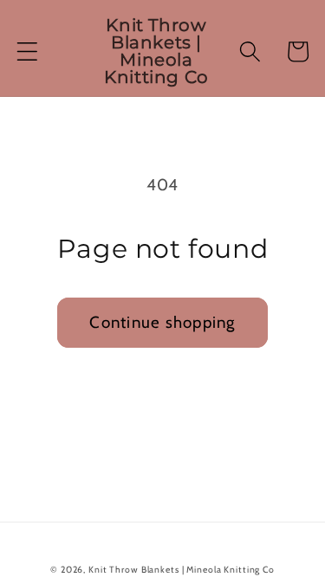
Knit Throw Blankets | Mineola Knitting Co (181, 569)
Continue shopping (162, 322)
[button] (27, 51)
